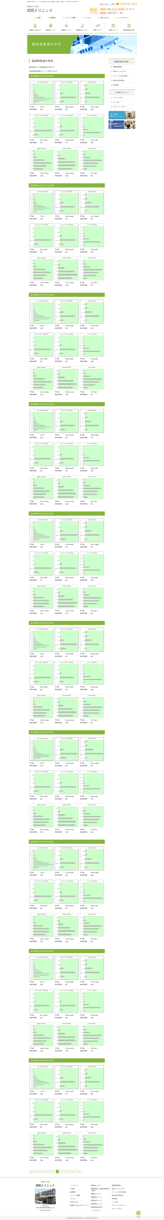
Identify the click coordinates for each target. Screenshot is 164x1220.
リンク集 (116, 102)
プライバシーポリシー (120, 106)
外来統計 (116, 85)
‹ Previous (43, 1171)
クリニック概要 (70, 17)
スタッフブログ (118, 97)
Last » (79, 1171)
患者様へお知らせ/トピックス (79, 1205)
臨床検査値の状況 (129, 30)
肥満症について (66, 30)
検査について (113, 30)
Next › (73, 1171)
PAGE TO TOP (138, 1217)
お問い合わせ (104, 17)
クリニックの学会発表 (120, 76)
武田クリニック (40, 10)
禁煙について (97, 30)
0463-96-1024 (128, 3)
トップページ (74, 1185)
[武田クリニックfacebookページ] (122, 129)
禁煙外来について (96, 1200)
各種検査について (96, 1204)
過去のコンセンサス (119, 71)
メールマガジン (123, 17)
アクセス (88, 17)
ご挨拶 (38, 17)
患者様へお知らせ (35, 30)
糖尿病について (51, 30)
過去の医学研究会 (119, 80)
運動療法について (82, 30)
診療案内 (53, 17)
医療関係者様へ (118, 67)
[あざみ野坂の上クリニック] (122, 120)
